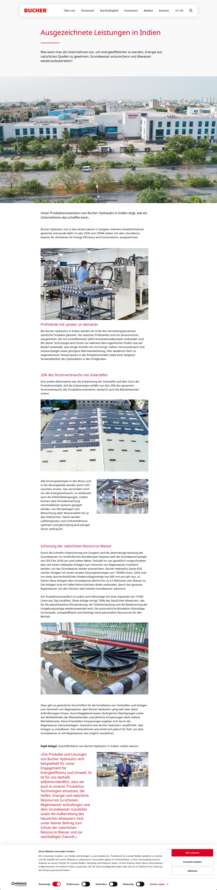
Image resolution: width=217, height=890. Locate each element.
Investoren (131, 10)
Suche (191, 10)
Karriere (164, 10)
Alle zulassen (192, 852)
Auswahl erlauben (192, 862)
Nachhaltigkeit (109, 10)
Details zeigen (157, 884)
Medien (148, 10)
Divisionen (87, 10)
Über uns (69, 10)
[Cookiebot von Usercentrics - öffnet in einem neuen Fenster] (19, 884)
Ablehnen (192, 871)
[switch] (84, 884)
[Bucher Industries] (35, 10)
